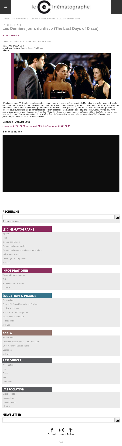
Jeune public (8, 321)
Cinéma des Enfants (11, 242)
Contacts (6, 287)
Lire (4, 369)
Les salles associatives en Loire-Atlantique (21, 342)
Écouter (6, 373)
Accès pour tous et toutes (13, 283)
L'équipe (6, 406)
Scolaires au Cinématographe (15, 312)
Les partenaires (9, 402)
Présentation (8, 300)
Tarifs (5, 279)
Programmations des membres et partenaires (22, 250)
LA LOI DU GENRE (73, 19)
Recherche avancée (11, 221)
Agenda (6, 234)
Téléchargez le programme (14, 258)
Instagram (62, 434)
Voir (4, 377)
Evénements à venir (11, 254)
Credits (61, 442)
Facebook (52, 434)
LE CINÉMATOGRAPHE (20, 19)
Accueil (6, 19)
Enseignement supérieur (13, 317)
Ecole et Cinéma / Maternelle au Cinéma (20, 304)
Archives (6, 263)
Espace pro (7, 350)
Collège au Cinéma (11, 308)
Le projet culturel (10, 394)
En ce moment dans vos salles (16, 346)
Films (5, 238)
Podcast (70, 434)
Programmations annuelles (14, 246)
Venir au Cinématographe (14, 275)
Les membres (8, 398)
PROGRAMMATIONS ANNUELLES (52, 19)
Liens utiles (7, 381)
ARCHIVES (34, 19)
